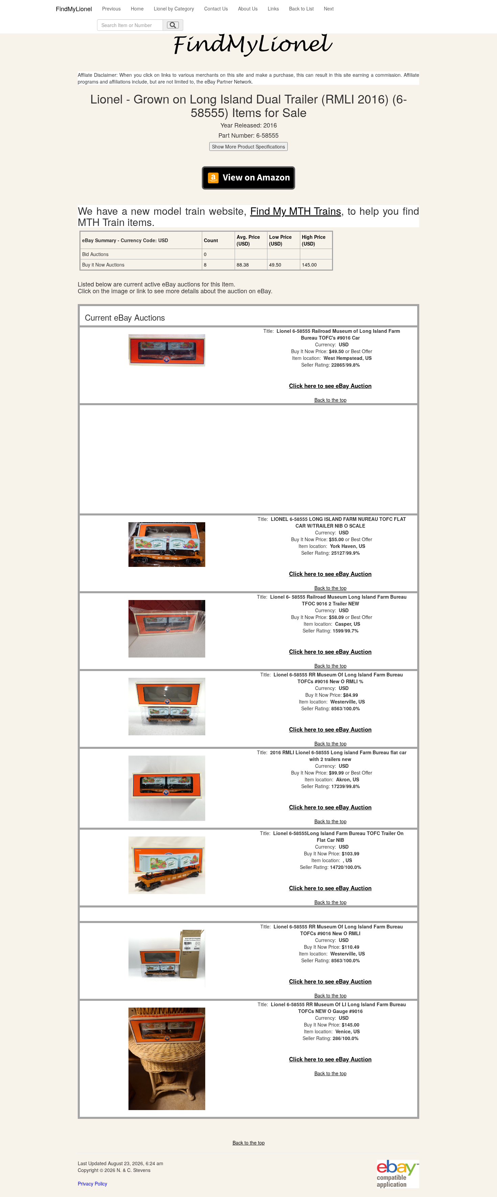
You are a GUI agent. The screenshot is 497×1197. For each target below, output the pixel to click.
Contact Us (216, 8)
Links (273, 8)
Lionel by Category (174, 8)
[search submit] (173, 25)
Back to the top (330, 399)
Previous (111, 8)
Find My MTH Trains (295, 210)
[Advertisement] (166, 459)
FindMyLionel (74, 8)
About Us (248, 8)
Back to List (301, 8)
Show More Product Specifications (248, 146)
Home (137, 8)
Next (329, 8)
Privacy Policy (92, 1183)
